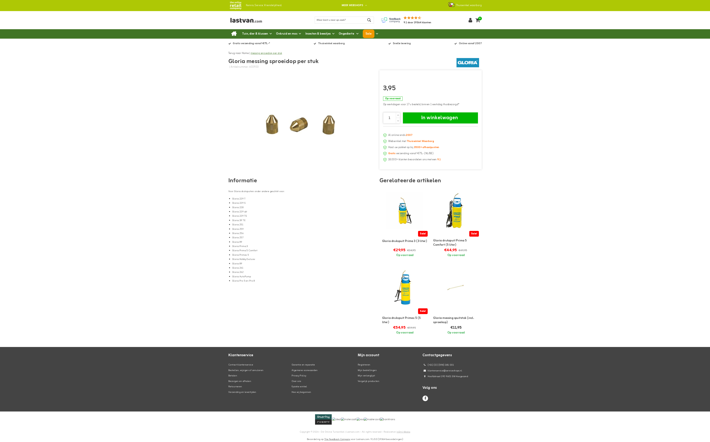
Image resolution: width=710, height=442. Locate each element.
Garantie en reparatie (303, 365)
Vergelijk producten (368, 381)
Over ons (296, 381)
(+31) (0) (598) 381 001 (440, 365)
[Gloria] (468, 62)
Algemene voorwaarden (304, 370)
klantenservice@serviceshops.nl (445, 371)
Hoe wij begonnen (301, 392)
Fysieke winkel (299, 387)
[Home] (233, 33)
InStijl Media (403, 432)
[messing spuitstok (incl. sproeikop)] (456, 288)
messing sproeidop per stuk (266, 53)
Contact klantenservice (240, 365)
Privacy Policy (299, 376)
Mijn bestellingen (367, 370)
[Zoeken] (369, 20)
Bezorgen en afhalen (239, 381)
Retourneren (235, 387)
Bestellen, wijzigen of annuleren (245, 370)
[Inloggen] (470, 20)
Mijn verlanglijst (366, 376)
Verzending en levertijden (242, 392)
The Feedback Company (337, 439)
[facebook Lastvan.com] (425, 398)
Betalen (232, 376)
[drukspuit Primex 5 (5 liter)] (405, 288)
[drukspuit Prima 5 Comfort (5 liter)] (456, 210)
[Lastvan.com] (235, 5)
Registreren (364, 365)
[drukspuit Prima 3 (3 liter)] (405, 210)
